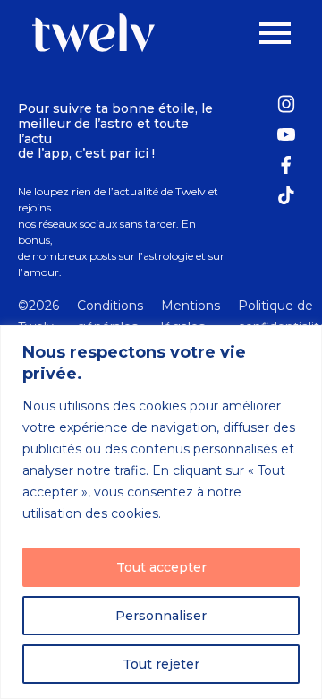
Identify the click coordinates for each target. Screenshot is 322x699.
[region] (161, 512)
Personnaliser (161, 616)
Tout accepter (161, 567)
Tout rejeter (161, 664)
